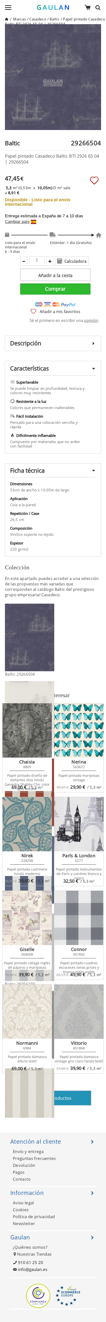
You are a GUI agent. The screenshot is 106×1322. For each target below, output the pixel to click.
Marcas (19, 19)
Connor (79, 949)
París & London (78, 855)
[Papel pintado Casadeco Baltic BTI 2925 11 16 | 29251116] (51, 1102)
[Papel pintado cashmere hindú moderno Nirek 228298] (27, 824)
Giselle (27, 949)
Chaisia (27, 762)
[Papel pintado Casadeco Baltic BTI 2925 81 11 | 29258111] (51, 792)
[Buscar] (99, 7)
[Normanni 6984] (27, 1012)
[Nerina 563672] (79, 730)
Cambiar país (17, 222)
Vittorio (79, 1043)
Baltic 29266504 (20, 674)
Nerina (78, 762)
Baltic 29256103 (20, 984)
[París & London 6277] (79, 824)
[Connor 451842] (79, 918)
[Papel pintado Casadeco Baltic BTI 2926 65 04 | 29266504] (51, 637)
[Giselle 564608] (27, 918)
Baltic (54, 19)
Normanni (27, 1043)
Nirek (27, 855)
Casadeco (37, 19)
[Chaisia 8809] (27, 730)
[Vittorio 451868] (79, 1012)
